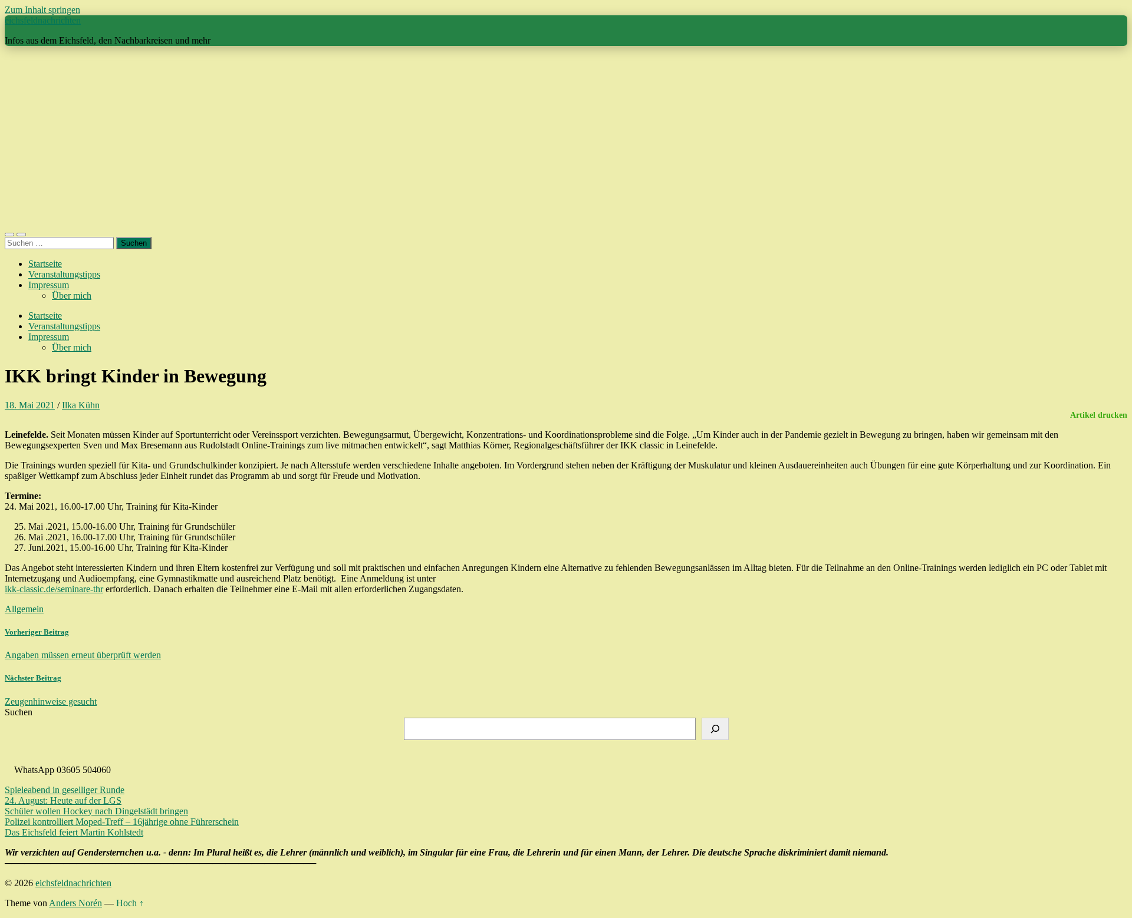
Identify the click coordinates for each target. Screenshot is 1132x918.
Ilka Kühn (81, 405)
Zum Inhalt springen (42, 10)
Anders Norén (75, 903)
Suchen (18, 712)
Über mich (71, 295)
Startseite (45, 264)
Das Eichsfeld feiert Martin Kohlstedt (74, 832)
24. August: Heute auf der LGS (63, 800)
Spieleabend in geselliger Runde (64, 790)
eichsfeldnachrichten (43, 20)
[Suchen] (715, 729)
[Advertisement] (566, 137)
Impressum (48, 285)
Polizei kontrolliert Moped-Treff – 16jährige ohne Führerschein (122, 822)
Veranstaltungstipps (64, 274)
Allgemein (24, 609)
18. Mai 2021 (30, 405)
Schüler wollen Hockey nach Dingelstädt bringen (96, 811)
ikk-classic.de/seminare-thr (54, 589)
